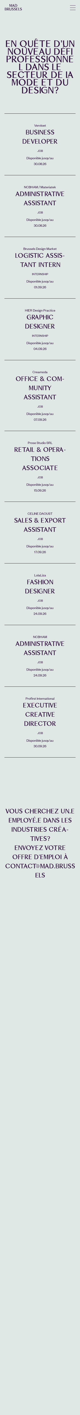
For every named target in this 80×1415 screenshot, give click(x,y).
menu (73, 7)
